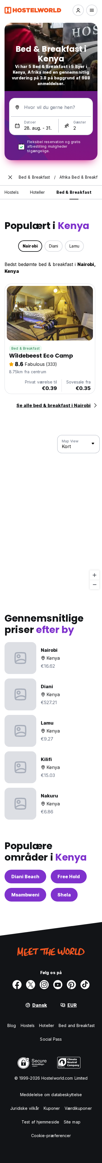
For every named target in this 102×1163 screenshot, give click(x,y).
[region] (51, 512)
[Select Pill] (78, 10)
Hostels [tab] (12, 192)
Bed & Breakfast (25, 348)
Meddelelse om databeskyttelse (51, 1094)
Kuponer (52, 1108)
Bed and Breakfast (77, 1025)
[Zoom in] (94, 575)
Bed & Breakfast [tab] (74, 192)
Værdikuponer (78, 1108)
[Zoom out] (94, 584)
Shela (64, 895)
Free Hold (69, 876)
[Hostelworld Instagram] (44, 984)
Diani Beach (25, 876)
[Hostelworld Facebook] (17, 984)
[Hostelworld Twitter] (30, 984)
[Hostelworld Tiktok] (85, 984)
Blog (11, 1025)
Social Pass (51, 1039)
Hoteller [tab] (37, 192)
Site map (72, 1121)
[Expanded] (10, 177)
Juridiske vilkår (24, 1108)
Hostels (28, 1025)
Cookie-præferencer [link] (51, 1135)
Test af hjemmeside (40, 1121)
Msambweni (25, 895)
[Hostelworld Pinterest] (71, 984)
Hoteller (46, 1025)
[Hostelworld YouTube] (57, 984)
